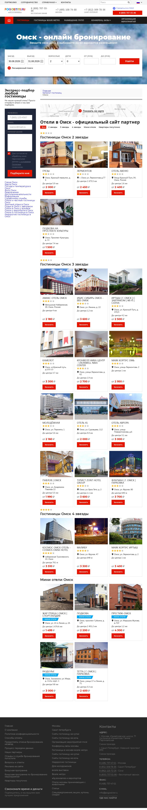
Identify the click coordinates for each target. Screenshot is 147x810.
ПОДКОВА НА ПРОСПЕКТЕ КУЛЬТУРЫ (55, 229)
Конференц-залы (100, 20)
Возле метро (58, 774)
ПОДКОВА (83, 613)
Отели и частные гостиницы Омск (20, 201)
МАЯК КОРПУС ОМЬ (123, 360)
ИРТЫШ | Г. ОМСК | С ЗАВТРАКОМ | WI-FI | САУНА (123, 300)
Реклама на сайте (14, 766)
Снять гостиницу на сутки (65, 734)
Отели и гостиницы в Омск (19, 212)
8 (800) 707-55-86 (39, 9)
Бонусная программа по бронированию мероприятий (26, 775)
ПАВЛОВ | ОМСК (51, 480)
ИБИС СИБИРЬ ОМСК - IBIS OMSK (90, 299)
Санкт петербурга (61, 730)
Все (44, 127)
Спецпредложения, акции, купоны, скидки (70, 793)
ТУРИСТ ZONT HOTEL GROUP (89, 481)
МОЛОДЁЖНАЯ (51, 422)
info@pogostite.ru (108, 792)
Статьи (55, 788)
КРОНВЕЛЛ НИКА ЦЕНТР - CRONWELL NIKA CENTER (91, 363)
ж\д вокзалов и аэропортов (66, 778)
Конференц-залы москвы (65, 746)
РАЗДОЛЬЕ (48, 671)
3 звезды (64, 127)
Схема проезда (107, 744)
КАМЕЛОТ (48, 360)
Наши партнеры (13, 752)
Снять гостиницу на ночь (65, 738)
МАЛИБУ (82, 547)
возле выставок (60, 770)
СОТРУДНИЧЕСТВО (29, 2)
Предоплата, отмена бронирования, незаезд (24, 743)
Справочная (48, 2)
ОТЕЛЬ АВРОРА (120, 422)
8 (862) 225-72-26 (107, 770)
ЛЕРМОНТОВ (84, 170)
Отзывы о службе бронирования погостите (22, 757)
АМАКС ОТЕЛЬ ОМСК (54, 298)
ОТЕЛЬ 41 (82, 422)
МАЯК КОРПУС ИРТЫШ (125, 547)
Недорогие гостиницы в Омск (18, 215)
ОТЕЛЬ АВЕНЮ (120, 170)
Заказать (49, 192)
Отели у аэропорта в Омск (19, 210)
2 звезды (52, 127)
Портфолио (11, 2)
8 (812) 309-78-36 (107, 767)
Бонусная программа (16, 770)
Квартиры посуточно (109, 127)
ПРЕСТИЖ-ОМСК (121, 613)
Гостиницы (23, 20)
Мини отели (90, 127)
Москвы (56, 726)
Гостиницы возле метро (47, 20)
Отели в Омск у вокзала (17, 208)
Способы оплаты (13, 738)
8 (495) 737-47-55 (107, 763)
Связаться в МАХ (123, 8)
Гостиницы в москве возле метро (70, 750)
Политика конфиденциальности (22, 734)
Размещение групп (74, 20)
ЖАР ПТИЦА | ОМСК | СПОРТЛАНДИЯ (54, 614)
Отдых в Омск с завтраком (19, 206)
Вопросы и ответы (14, 762)
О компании (11, 730)
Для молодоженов (61, 766)
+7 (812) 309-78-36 (94, 9)
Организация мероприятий (128, 20)
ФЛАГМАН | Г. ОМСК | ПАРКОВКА (124, 481)
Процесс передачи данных (19, 748)
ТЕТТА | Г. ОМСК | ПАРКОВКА (86, 672)
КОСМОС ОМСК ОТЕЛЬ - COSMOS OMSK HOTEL (56, 549)
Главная (9, 726)
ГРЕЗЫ (46, 170)
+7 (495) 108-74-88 (66, 9)
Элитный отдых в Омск (17, 204)
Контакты (66, 2)
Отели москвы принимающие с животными (69, 783)
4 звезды (76, 127)
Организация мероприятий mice (69, 742)
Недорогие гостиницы (64, 762)
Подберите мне (19, 173)
